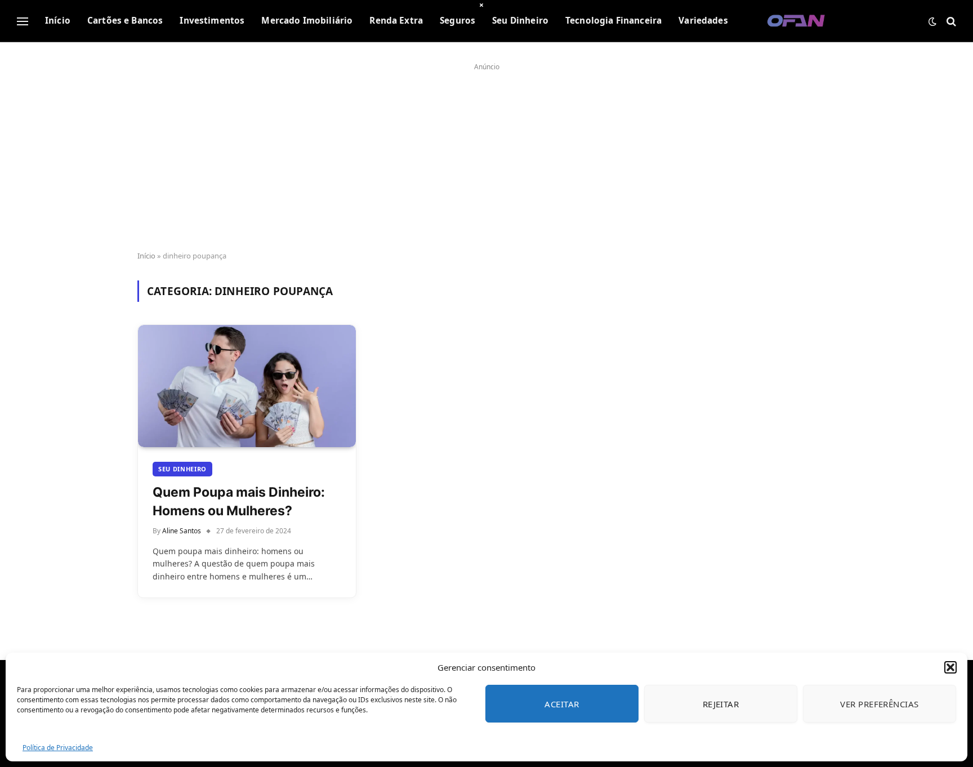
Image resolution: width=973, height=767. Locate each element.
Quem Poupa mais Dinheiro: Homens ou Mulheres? (239, 501)
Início (57, 20)
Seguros (457, 20)
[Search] (950, 21)
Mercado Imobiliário (306, 20)
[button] (950, 667)
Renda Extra (396, 20)
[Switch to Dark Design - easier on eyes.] (932, 21)
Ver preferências (879, 704)
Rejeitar (721, 704)
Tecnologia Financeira (613, 20)
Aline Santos (181, 531)
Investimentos (212, 20)
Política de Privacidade (58, 747)
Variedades (703, 20)
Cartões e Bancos (125, 20)
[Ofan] (796, 21)
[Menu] (22, 21)
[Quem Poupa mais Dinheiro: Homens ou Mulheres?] (247, 386)
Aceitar (561, 704)
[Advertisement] (486, 153)
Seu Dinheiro (520, 20)
